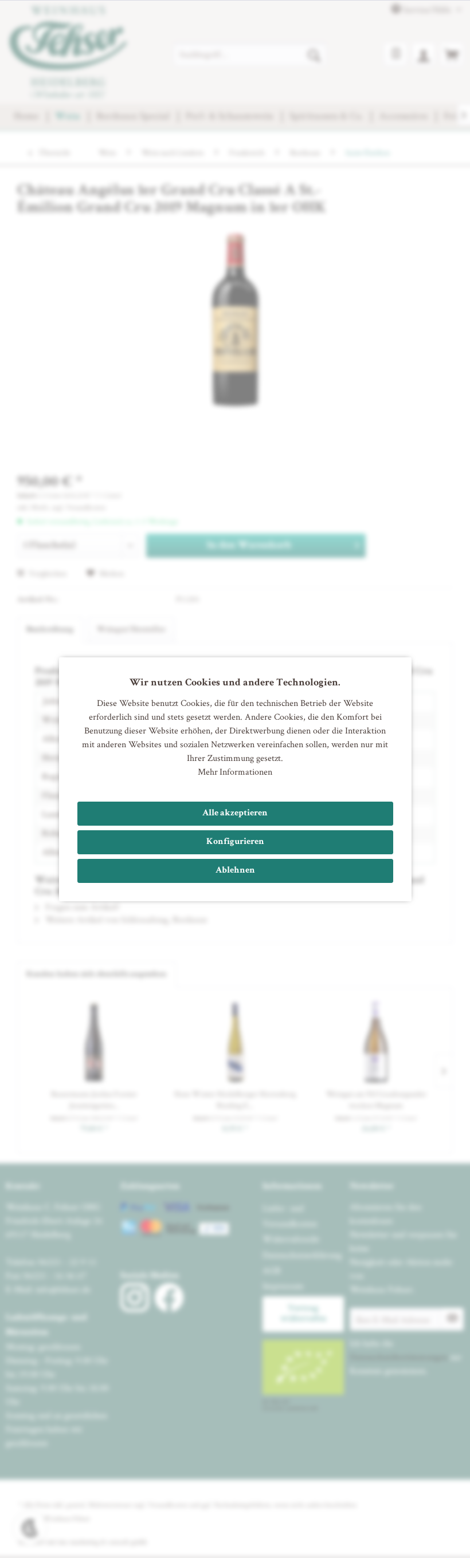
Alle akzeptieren (235, 813)
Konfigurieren (235, 842)
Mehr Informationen (235, 772)
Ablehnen (235, 870)
